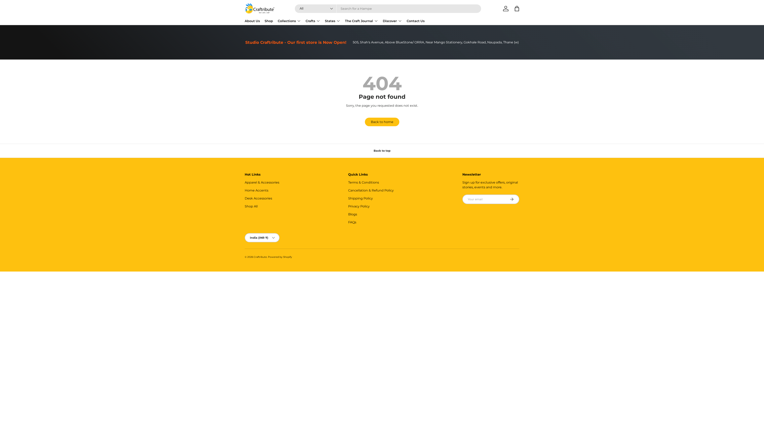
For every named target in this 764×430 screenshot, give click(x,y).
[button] (517, 8)
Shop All (251, 206)
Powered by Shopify (280, 256)
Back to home (382, 122)
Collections (287, 21)
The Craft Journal (359, 21)
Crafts (310, 21)
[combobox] (388, 8)
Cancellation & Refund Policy (371, 190)
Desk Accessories (258, 198)
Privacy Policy (359, 206)
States (330, 21)
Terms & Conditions (363, 182)
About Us (252, 21)
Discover (390, 21)
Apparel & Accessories (262, 182)
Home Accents (256, 190)
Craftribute (260, 256)
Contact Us (416, 21)
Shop (269, 21)
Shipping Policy (360, 198)
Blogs (352, 214)
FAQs (352, 222)
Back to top (382, 150)
